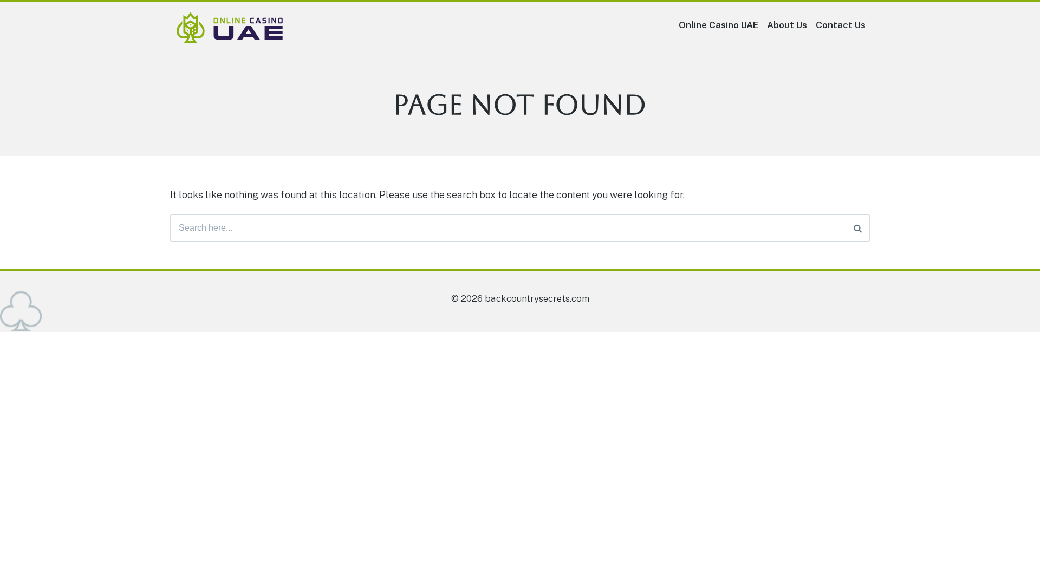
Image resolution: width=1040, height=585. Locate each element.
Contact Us (841, 25)
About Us (787, 25)
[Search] (858, 228)
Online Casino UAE (718, 25)
